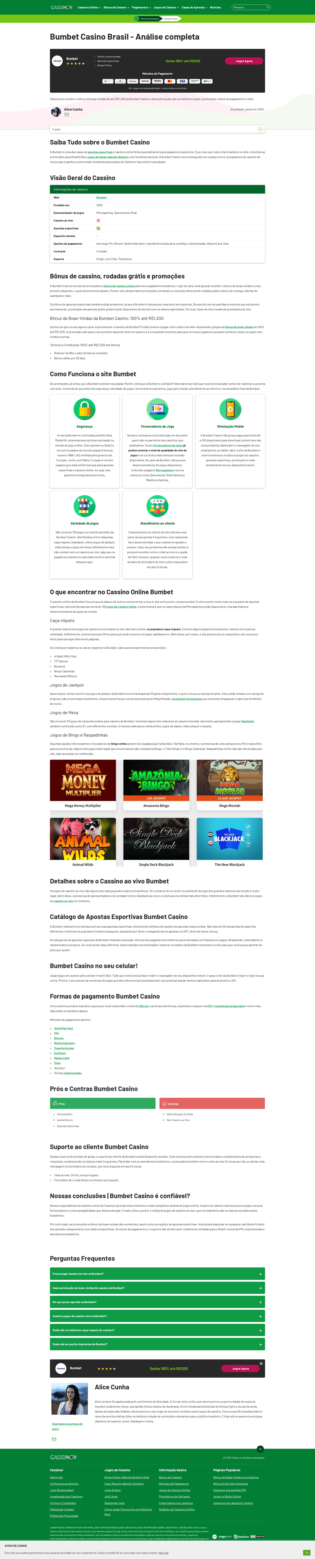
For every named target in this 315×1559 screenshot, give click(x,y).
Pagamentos (140, 7)
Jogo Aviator (112, 1490)
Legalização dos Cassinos (66, 1496)
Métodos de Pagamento (174, 1483)
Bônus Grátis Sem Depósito (230, 1483)
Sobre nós (56, 1477)
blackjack (247, 721)
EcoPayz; (60, 1053)
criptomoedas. (72, 1073)
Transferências (64, 1048)
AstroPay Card (63, 1028)
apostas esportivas (100, 152)
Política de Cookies (62, 1509)
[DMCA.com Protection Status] (257, 1537)
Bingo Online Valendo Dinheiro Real (126, 1477)
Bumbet (101, 197)
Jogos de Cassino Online (174, 1490)
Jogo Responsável (62, 1490)
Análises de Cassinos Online (177, 1509)
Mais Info (164, 1552)
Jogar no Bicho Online (227, 1496)
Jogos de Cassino (165, 7)
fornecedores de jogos (168, 445)
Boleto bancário (64, 1043)
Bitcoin (144, 1006)
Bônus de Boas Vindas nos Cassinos (236, 1477)
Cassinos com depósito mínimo (233, 1503)
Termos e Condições (63, 1503)
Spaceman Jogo (114, 1503)
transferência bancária (229, 1006)
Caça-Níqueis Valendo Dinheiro (124, 1483)
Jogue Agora (244, 61)
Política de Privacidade (64, 1515)
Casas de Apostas (193, 7)
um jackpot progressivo (187, 698)
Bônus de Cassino (115, 7)
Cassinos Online (88, 7)
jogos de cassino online (121, 606)
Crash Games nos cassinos (176, 1503)
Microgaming (164, 470)
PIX (210, 1006)
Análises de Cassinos (150, 19)
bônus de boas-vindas (239, 327)
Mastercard (61, 1058)
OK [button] (306, 1552)
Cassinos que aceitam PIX (229, 1490)
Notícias (215, 7)
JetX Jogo (111, 1496)
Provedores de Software (174, 1496)
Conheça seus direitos (64, 1483)
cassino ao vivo (63, 901)
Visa (57, 1063)
